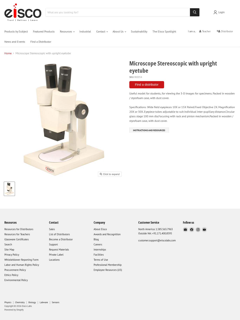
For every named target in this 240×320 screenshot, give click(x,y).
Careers (98, 244)
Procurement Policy (15, 270)
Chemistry (20, 302)
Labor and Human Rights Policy (21, 264)
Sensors (55, 302)
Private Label (56, 254)
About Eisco (100, 229)
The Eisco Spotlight (164, 31)
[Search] (194, 12)
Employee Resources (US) (108, 270)
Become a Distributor (61, 239)
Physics (7, 302)
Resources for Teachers (17, 234)
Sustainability (139, 31)
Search (8, 244)
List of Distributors (59, 234)
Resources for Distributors (18, 229)
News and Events (14, 41)
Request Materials (59, 249)
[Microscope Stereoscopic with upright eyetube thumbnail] (9, 189)
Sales (52, 229)
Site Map (9, 249)
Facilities (99, 254)
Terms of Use (101, 259)
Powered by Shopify (14, 309)
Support (53, 244)
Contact (101, 31)
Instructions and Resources (149, 130)
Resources (66, 31)
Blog (96, 239)
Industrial (85, 31)
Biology (32, 302)
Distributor (226, 31)
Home (8, 53)
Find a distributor (146, 84)
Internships (100, 249)
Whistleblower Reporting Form (21, 259)
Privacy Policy (11, 254)
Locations (54, 259)
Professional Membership (108, 264)
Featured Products (44, 31)
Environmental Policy (16, 280)
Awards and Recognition (107, 234)
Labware (44, 302)
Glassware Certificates (16, 239)
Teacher (206, 31)
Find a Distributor (40, 41)
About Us (118, 31)
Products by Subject (16, 31)
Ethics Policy (11, 275)
